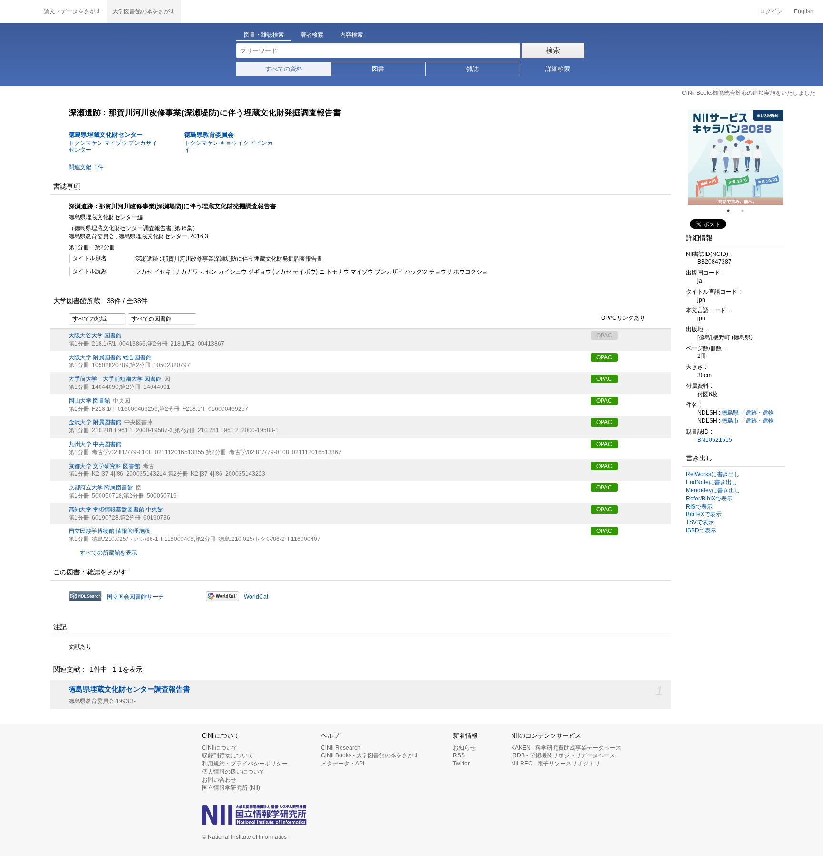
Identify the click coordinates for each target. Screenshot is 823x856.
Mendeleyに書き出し (713, 490)
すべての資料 (283, 68)
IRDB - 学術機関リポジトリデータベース (563, 755)
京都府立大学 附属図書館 (101, 487)
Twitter (461, 763)
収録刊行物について (227, 755)
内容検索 (351, 34)
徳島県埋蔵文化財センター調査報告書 (129, 689)
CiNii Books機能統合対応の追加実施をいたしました (748, 93)
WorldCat (256, 596)
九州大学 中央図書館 (95, 444)
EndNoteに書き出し (711, 482)
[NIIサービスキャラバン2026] (735, 157)
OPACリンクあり (623, 318)
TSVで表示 (700, 522)
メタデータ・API (342, 763)
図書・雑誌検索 (264, 34)
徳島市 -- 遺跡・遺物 (748, 421)
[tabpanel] (735, 157)
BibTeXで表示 (704, 514)
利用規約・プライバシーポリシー (245, 763)
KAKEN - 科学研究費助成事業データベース (566, 747)
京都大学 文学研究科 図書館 (104, 466)
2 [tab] (746, 210)
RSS (459, 755)
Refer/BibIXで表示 (709, 498)
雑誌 (472, 68)
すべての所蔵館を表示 (108, 553)
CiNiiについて (220, 747)
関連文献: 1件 (86, 167)
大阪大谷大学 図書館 (95, 335)
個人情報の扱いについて (233, 771)
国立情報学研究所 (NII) (231, 788)
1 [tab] (732, 210)
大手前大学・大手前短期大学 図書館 (115, 379)
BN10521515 (714, 440)
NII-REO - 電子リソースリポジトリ (555, 763)
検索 (553, 50)
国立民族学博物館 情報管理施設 (109, 531)
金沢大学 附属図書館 (95, 422)
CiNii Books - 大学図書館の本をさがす (370, 755)
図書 (378, 68)
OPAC (604, 357)
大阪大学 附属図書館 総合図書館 (110, 357)
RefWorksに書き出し (713, 474)
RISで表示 (699, 506)
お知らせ (464, 747)
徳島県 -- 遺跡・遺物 (748, 412)
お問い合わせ (219, 779)
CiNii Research (341, 747)
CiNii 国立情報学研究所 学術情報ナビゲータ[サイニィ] (19, 11)
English (803, 11)
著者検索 (312, 34)
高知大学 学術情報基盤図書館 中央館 (116, 509)
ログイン (771, 11)
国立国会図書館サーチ (135, 596)
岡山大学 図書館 (89, 400)
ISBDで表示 (701, 530)
